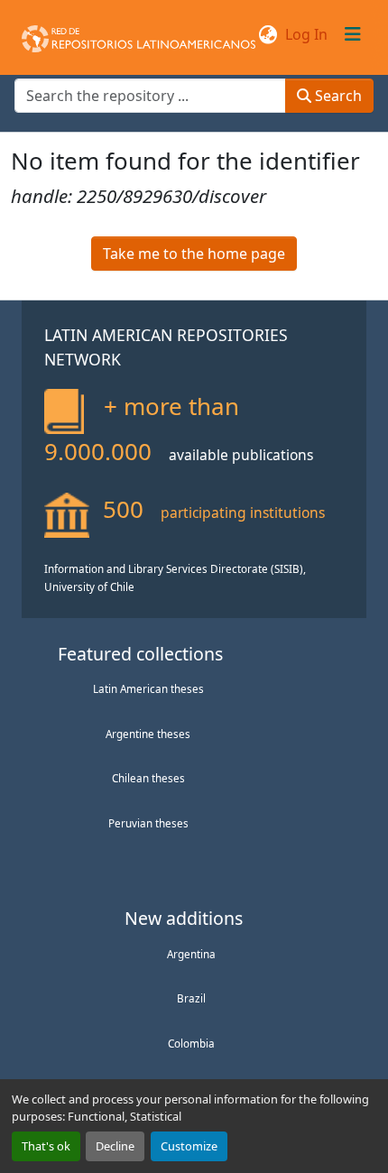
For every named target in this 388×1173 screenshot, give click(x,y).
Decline (115, 1146)
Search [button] (336, 96)
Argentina (191, 954)
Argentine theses (148, 733)
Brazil (191, 998)
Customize (189, 1146)
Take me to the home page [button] (194, 253)
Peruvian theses (148, 823)
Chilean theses (148, 778)
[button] (138, 34)
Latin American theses (148, 688)
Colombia (191, 1043)
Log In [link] (306, 34)
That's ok (46, 1146)
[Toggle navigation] (352, 34)
